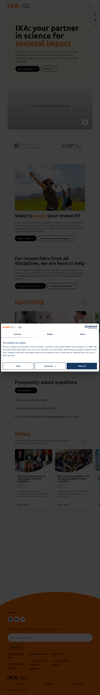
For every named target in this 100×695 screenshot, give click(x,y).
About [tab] (82, 334)
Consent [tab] (17, 334)
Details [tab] (50, 334)
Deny (18, 366)
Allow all (81, 366)
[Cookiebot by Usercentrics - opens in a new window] (86, 327)
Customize (48, 366)
